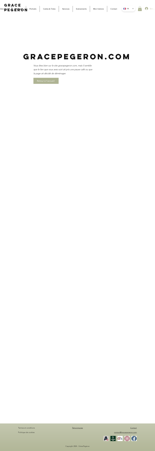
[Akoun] (120, 438)
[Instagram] (127, 438)
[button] (140, 8)
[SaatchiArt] (113, 438)
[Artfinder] (106, 438)
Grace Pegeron (16, 7)
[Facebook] (134, 438)
